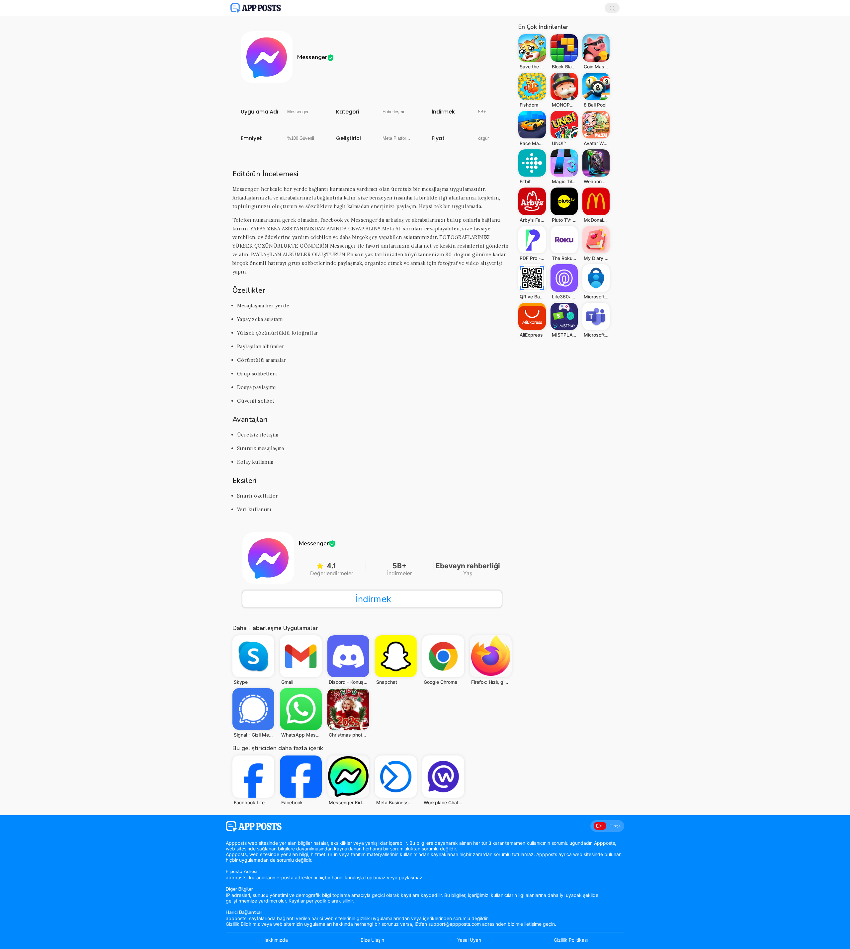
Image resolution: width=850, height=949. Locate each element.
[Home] (255, 8)
